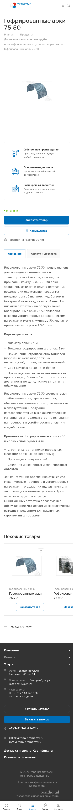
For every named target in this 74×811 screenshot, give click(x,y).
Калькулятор (38, 230)
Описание (15, 253)
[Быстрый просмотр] (41, 551)
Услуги (9, 664)
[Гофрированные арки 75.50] (37, 91)
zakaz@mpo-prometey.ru (26, 738)
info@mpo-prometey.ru (25, 742)
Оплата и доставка (44, 253)
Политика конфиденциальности (37, 782)
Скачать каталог (37, 709)
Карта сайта (37, 785)
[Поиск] (68, 5)
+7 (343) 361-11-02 (22, 728)
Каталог (9, 657)
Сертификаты (43, 750)
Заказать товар (36, 220)
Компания (11, 650)
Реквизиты (12, 757)
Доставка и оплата (17, 750)
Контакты (29, 757)
